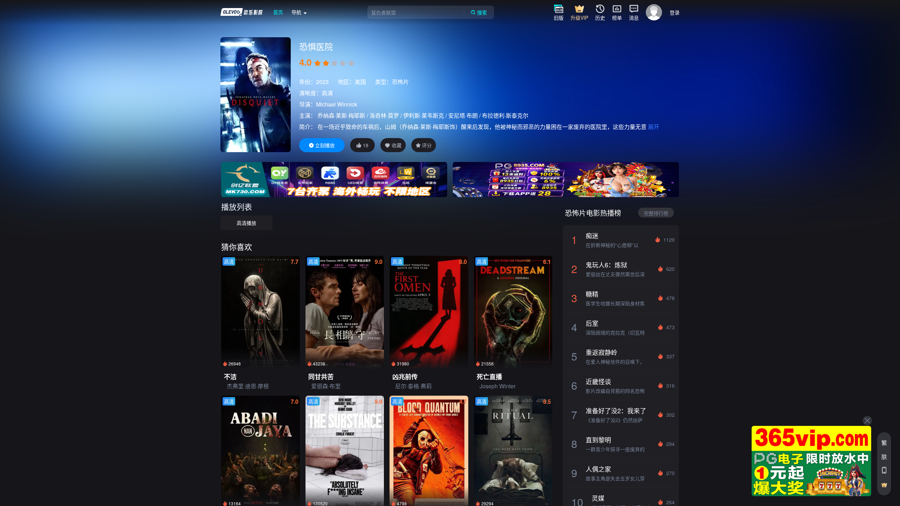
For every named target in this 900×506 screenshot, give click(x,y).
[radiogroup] (334, 63)
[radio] (318, 63)
